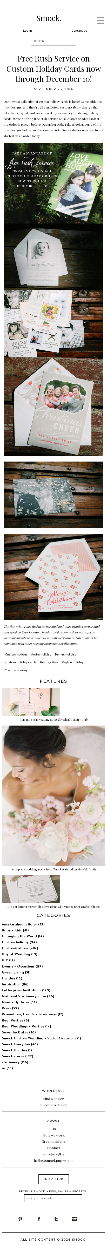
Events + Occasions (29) (22, 966)
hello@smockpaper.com (53, 1160)
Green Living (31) (16, 972)
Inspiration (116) (15, 984)
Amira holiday (41, 654)
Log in (27, 30)
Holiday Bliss (49, 662)
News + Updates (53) (19, 1002)
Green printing (53, 1141)
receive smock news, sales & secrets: (53, 1191)
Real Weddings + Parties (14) (26, 1026)
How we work (54, 1135)
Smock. (49, 18)
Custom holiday (16, 654)
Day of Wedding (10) (19, 954)
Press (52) (10, 1008)
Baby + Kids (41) (15, 930)
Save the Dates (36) (19, 1032)
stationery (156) (15, 1062)
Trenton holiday (16, 670)
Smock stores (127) (17, 1056)
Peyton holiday (72, 662)
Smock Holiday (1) (17, 1050)
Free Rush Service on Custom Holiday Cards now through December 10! (53, 68)
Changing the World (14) (23, 936)
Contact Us (79, 30)
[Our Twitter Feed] (63, 1219)
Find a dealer (53, 1098)
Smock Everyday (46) (20, 1044)
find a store (53, 1179)
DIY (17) (8, 960)
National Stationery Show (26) (28, 996)
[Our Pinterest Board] (27, 1219)
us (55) (7, 1068)
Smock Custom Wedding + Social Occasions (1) (41, 1038)
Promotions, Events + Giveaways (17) (32, 1014)
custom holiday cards (53, 101)
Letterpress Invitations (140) (26, 990)
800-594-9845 (53, 1154)
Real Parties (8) (15, 1020)
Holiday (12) (12, 978)
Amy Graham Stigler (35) (23, 924)
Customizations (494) (20, 948)
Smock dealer (72, 130)
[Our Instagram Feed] (81, 1219)
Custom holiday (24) (19, 942)
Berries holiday (65, 654)
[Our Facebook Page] (45, 1219)
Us (53, 1128)
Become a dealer (53, 1104)
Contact (53, 1147)
